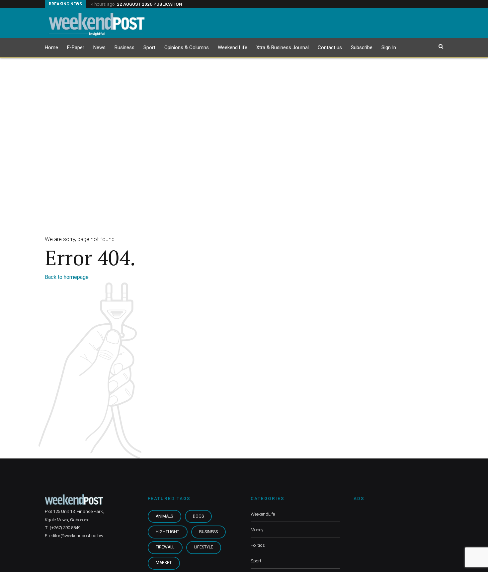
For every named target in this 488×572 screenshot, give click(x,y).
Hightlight (167, 532)
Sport (149, 47)
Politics (258, 545)
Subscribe (361, 47)
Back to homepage (67, 277)
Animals (164, 516)
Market (164, 562)
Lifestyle (203, 547)
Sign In (388, 47)
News (99, 47)
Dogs (198, 516)
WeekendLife (263, 514)
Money (257, 529)
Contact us (330, 47)
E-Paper (75, 47)
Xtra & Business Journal (282, 47)
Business (124, 47)
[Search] (441, 46)
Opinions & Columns (186, 47)
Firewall (165, 547)
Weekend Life (232, 47)
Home (51, 47)
